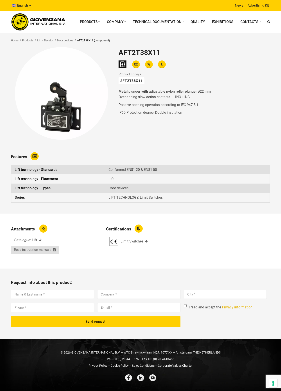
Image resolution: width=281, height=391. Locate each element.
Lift (34, 240)
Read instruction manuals (32, 250)
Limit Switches (132, 241)
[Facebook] (128, 377)
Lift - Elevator (45, 40)
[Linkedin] (140, 377)
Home (14, 40)
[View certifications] (162, 64)
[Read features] (136, 64)
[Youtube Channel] (152, 377)
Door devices (65, 40)
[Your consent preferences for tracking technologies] (273, 383)
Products (27, 40)
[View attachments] (149, 64)
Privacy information (237, 307)
